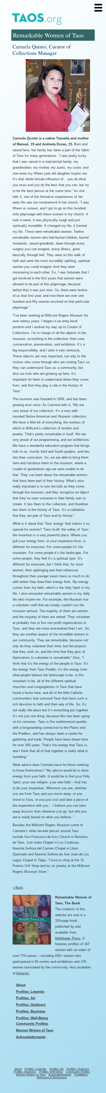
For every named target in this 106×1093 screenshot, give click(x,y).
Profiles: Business (30, 1011)
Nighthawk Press (68, 938)
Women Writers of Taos (34, 1030)
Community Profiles (32, 1024)
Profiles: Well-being (51, 1071)
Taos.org (50, 19)
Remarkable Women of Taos (48, 35)
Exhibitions (81, 1074)
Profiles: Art (25, 998)
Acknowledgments (31, 1037)
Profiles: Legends (30, 992)
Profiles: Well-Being (32, 1018)
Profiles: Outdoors (31, 1005)
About (20, 985)
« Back (18, 887)
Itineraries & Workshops (52, 1077)
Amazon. (23, 973)
